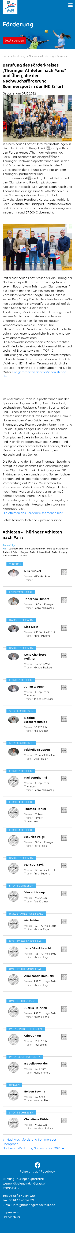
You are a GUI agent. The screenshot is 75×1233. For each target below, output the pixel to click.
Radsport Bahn (10, 552)
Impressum (11, 1213)
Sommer (62, 56)
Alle (4, 549)
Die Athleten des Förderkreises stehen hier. (33, 513)
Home (6, 56)
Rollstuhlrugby (59, 552)
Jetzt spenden (14, 41)
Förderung (19, 56)
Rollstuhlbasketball (40, 552)
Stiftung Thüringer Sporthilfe (10, 7)
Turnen (23, 556)
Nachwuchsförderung (41, 56)
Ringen (24, 552)
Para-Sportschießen (57, 549)
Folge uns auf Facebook (37, 1171)
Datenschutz (11, 1217)
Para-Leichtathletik (35, 549)
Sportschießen (10, 556)
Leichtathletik (16, 549)
